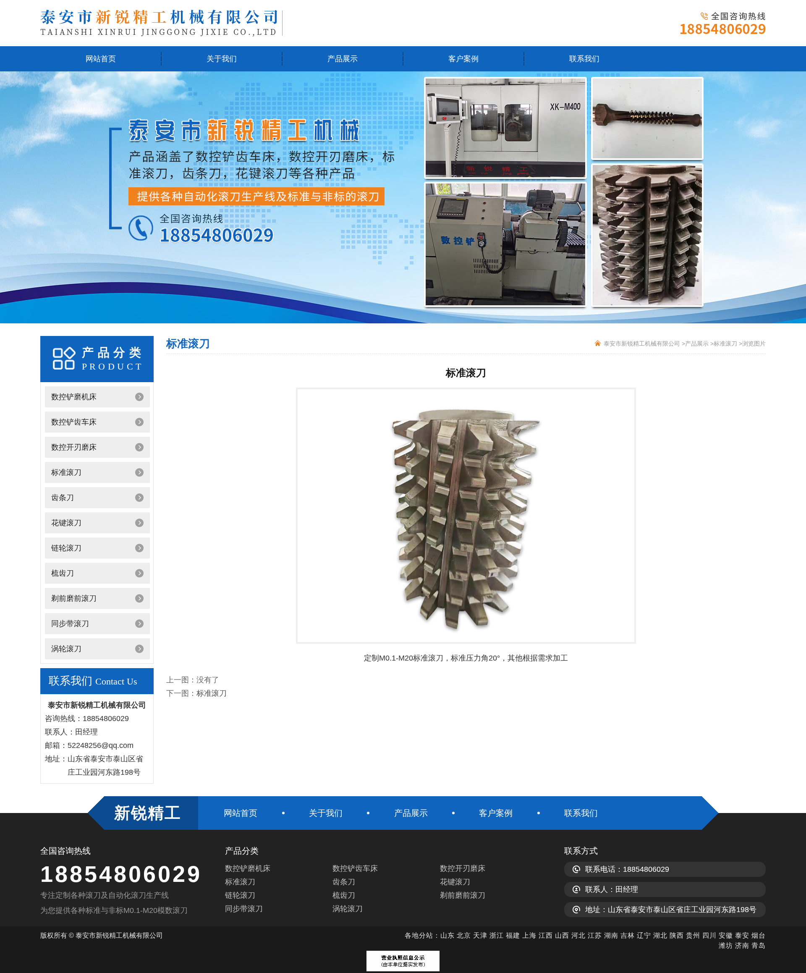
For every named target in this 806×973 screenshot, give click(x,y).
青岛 (758, 945)
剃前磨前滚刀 (74, 598)
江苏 (595, 935)
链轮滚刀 (66, 548)
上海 (529, 935)
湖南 (611, 935)
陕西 (677, 935)
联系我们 (584, 59)
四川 (709, 935)
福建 (513, 935)
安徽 (726, 935)
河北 (579, 935)
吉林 (627, 935)
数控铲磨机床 (74, 397)
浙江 (496, 935)
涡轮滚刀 (66, 649)
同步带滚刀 (70, 623)
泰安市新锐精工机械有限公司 (642, 343)
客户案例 (463, 59)
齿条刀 (62, 497)
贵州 (693, 935)
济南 (742, 945)
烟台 (758, 935)
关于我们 (222, 59)
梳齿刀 (62, 573)
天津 (480, 935)
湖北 (660, 935)
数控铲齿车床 (74, 422)
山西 (562, 935)
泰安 (742, 935)
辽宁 (644, 935)
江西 (546, 935)
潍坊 (726, 945)
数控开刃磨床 (74, 447)
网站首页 (101, 59)
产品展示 (342, 59)
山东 (447, 935)
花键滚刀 (66, 523)
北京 (464, 935)
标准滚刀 (66, 472)
